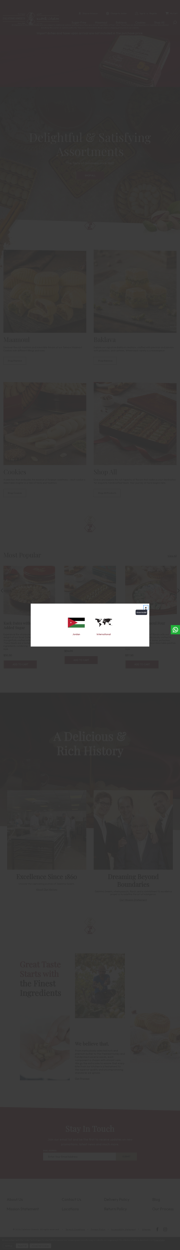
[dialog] (90, 625)
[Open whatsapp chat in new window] (175, 629)
